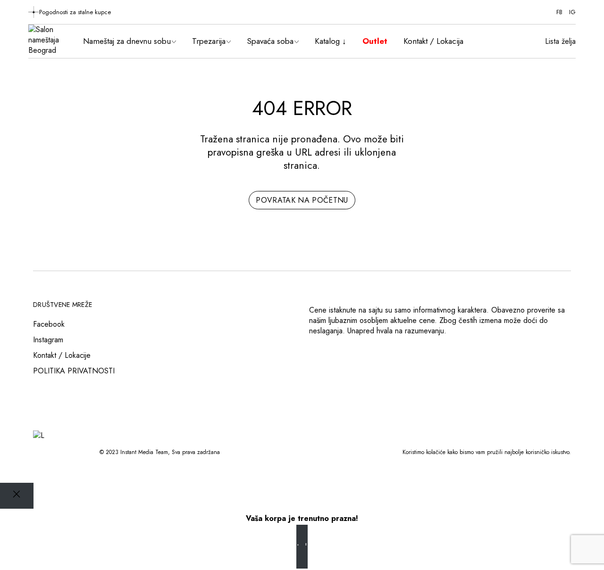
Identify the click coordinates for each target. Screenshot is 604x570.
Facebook (49, 324)
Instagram (48, 339)
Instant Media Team (144, 452)
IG (572, 12)
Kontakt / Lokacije (62, 355)
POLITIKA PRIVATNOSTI (74, 370)
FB (559, 12)
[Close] (17, 496)
